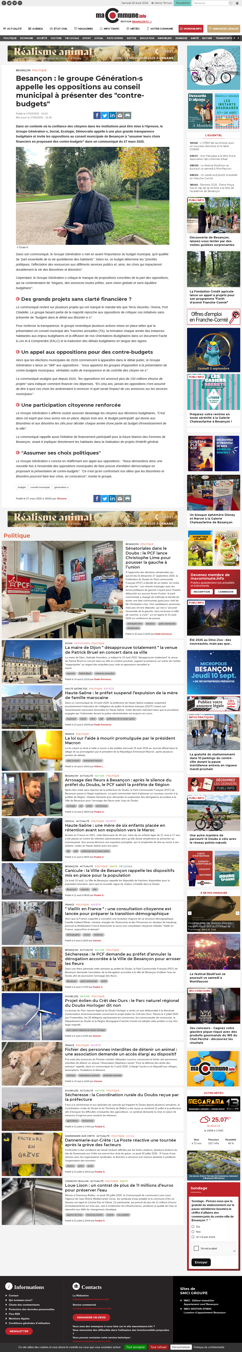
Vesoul (69, 821)
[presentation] (190, 913)
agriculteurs (72, 1121)
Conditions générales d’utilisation (29, 1323)
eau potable (123, 1215)
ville (95, 889)
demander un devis (91, 1317)
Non (198, 1231)
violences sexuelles (104, 673)
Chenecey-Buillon (77, 1181)
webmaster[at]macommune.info (92, 1341)
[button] (230, 3)
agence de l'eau (74, 1215)
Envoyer (201, 1262)
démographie (73, 935)
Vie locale (125, 866)
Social (130, 1136)
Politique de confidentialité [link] (209, 1347)
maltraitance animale (89, 1075)
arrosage (71, 806)
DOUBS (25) (71, 996)
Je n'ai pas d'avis (205, 1236)
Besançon (23, 70)
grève (81, 1166)
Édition (126, 21)
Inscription (202, 591)
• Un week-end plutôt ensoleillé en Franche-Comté (213, 176)
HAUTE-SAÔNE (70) (76, 688)
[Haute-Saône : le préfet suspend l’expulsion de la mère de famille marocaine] (32, 701)
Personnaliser (181, 1347)
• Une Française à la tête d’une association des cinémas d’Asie (213, 157)
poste (90, 1166)
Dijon (68, 643)
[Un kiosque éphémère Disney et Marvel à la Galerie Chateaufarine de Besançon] (213, 493)
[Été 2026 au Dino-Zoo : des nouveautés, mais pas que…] (213, 618)
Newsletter (19, 1331)
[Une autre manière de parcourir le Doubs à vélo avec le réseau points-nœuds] (213, 813)
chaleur (70, 1166)
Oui (198, 1226)
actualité (86, 775)
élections (150, 624)
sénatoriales (133, 628)
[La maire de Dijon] (32, 656)
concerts (71, 673)
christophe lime (134, 624)
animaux (71, 1075)
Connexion (225, 591)
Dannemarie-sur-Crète (80, 1136)
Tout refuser (158, 1347)
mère (92, 719)
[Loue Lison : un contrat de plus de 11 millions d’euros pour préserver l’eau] (32, 1194)
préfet (89, 806)
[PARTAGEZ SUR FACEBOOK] (97, 115)
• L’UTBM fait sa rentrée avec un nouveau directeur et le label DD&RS (212, 146)
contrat (110, 1215)
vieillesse (98, 935)
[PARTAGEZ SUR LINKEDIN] (112, 115)
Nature (100, 775)
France (69, 734)
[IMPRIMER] (127, 115)
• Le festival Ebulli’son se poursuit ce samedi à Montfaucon (210, 167)
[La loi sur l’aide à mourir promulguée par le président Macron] (32, 747)
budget (22, 487)
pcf (81, 806)
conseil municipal (40, 487)
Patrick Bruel (85, 673)
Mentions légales (19, 1318)
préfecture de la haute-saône (121, 719)
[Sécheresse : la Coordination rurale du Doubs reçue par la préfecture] (32, 1103)
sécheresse (101, 806)
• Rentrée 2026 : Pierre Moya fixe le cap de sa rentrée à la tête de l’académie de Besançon (212, 188)
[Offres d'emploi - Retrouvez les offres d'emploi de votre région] (213, 323)
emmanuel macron (93, 760)
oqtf (101, 719)
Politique (39, 70)
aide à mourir (73, 760)
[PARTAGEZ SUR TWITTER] (104, 115)
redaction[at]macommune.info (91, 1299)
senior (87, 935)
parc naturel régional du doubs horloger (86, 1030)
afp (68, 851)
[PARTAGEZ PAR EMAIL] (119, 115)
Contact (13, 1295)
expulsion (71, 719)
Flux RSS (14, 1313)
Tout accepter (135, 1347)
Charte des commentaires (24, 1304)
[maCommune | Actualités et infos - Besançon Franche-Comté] (121, 15)
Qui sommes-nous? (21, 1300)
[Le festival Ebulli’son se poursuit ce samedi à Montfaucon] (213, 952)
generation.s (61, 487)
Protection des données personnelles (31, 1309)
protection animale (112, 1075)
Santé (113, 866)
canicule (85, 889)
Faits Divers (82, 643)
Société (109, 688)
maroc (83, 719)
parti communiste (167, 624)
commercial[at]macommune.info (92, 1308)
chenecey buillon (94, 1215)
